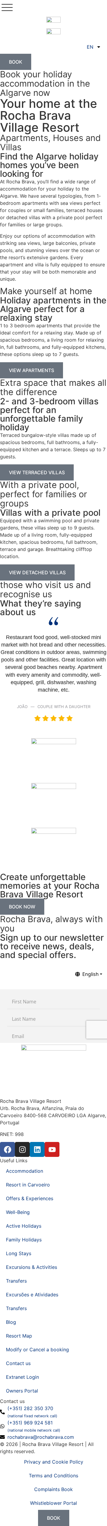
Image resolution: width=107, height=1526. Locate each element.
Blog (11, 1322)
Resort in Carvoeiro (28, 1185)
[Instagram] (22, 1149)
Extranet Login (22, 1377)
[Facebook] (7, 1149)
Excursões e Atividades (32, 1295)
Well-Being (18, 1212)
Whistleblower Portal (53, 1503)
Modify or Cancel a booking (37, 1349)
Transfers (16, 1281)
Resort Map (19, 1336)
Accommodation (24, 1171)
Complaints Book (53, 1489)
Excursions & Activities (31, 1267)
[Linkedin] (37, 1149)
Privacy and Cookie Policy (53, 1462)
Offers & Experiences (29, 1198)
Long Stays (18, 1253)
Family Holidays (24, 1240)
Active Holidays (23, 1226)
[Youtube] (52, 1149)
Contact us (18, 1363)
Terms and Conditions (53, 1476)
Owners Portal (22, 1391)
